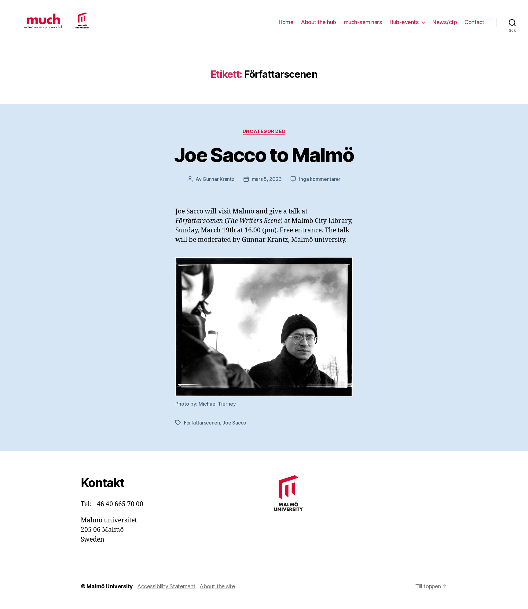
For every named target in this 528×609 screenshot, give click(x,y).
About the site (217, 586)
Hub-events (404, 22)
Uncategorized (264, 131)
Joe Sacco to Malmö (264, 155)
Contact (474, 22)
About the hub (318, 22)
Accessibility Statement (166, 586)
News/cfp (444, 22)
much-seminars (363, 22)
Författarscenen (202, 423)
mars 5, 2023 (267, 179)
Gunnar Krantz (218, 179)
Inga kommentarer (319, 179)
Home (286, 22)
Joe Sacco (234, 423)
